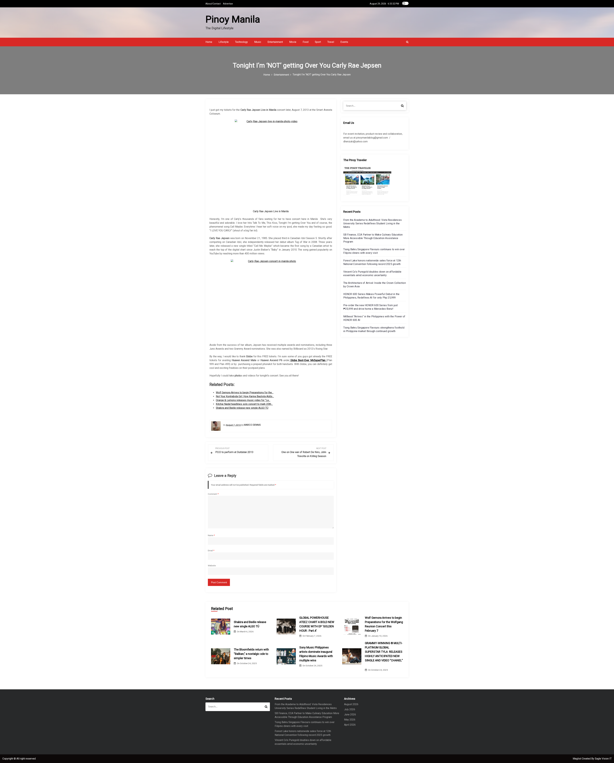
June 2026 (350, 714)
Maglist (577, 758)
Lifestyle (224, 41)
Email (211, 550)
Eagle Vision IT (603, 758)
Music (257, 41)
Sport (318, 41)
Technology (241, 41)
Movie (292, 41)
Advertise (228, 3)
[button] (407, 41)
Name (211, 535)
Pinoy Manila (232, 19)
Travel (330, 41)
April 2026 (350, 724)
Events (344, 41)
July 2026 (349, 709)
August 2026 (351, 704)
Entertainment (275, 41)
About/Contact (213, 3)
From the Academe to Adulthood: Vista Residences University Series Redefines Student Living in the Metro (372, 223)
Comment (213, 494)
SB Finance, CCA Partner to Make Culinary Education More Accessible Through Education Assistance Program (373, 238)
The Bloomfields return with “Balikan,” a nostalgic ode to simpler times (251, 654)
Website (212, 565)
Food (305, 41)
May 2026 (349, 719)
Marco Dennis (252, 424)
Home (208, 41)
